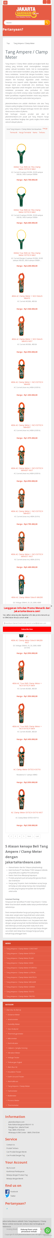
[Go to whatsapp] (47, 1230)
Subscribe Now (27, 629)
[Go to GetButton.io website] (48, 1235)
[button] (27, 609)
